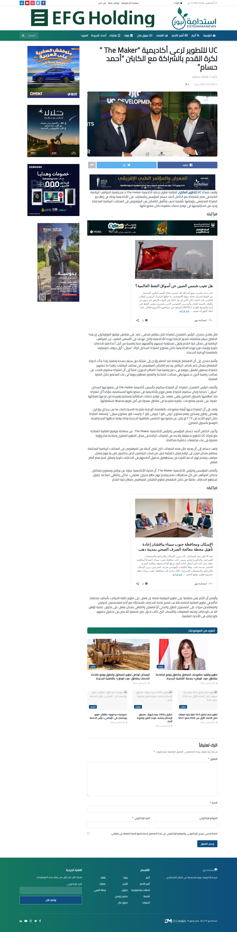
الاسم (213, 803)
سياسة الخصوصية (130, 3)
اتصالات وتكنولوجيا (141, 890)
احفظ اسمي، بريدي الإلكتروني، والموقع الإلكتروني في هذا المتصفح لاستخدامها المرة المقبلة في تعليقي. (164, 833)
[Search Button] (23, 35)
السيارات (146, 902)
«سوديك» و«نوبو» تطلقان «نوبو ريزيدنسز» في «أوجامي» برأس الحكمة (108, 716)
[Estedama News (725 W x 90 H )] (152, 181)
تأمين (125, 884)
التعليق (212, 759)
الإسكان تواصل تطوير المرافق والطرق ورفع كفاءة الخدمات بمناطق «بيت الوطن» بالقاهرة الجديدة (120, 676)
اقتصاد (160, 35)
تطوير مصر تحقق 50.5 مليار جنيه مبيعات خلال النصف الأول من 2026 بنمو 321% (197, 716)
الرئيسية (207, 35)
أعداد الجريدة (98, 35)
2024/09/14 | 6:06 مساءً (206, 84)
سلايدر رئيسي (121, 896)
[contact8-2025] (53, 72)
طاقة (103, 877)
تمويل (124, 890)
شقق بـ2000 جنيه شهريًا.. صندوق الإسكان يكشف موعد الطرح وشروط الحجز (154, 717)
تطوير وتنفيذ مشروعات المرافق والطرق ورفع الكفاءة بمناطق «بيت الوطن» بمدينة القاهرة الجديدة (186, 676)
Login (177, 3)
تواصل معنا (113, 3)
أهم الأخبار (178, 35)
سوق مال (143, 35)
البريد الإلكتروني (141, 818)
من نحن (102, 3)
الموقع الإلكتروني (208, 818)
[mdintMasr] (53, 130)
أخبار (194, 35)
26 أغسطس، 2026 (208, 683)
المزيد (84, 35)
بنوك (126, 35)
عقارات (113, 35)
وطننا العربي (100, 890)
